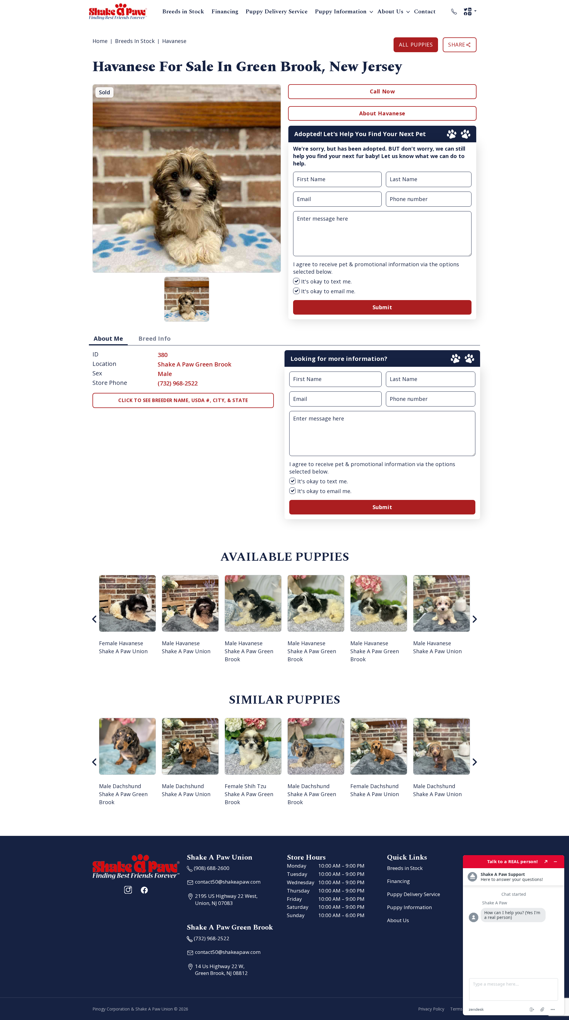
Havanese (174, 40)
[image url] (118, 11)
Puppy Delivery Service (276, 11)
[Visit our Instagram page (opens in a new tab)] (128, 890)
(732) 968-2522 (178, 383)
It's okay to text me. (326, 281)
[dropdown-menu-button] (371, 11)
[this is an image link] (136, 866)
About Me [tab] (108, 338)
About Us (390, 11)
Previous (94, 619)
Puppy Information (341, 11)
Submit (382, 307)
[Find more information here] (513, 935)
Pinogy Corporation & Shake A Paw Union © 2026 (140, 1009)
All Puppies (416, 44)
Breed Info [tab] (154, 338)
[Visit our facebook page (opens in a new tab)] (144, 890)
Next (474, 619)
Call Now (382, 91)
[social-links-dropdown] (470, 11)
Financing (224, 11)
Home (100, 40)
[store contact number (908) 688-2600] (454, 12)
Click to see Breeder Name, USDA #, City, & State (183, 400)
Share (456, 44)
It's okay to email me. (327, 291)
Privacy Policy (431, 1009)
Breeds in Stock (183, 11)
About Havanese (382, 113)
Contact (425, 11)
